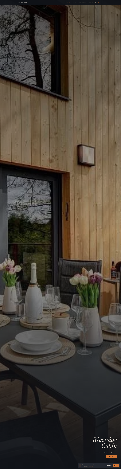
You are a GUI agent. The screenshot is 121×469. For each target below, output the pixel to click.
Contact (90, 2)
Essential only (109, 465)
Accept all (116, 465)
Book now (111, 456)
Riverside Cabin (22, 2)
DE (102, 2)
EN (98, 2)
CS (95, 2)
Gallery (75, 2)
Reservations (82, 2)
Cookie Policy (90, 466)
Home (68, 2)
